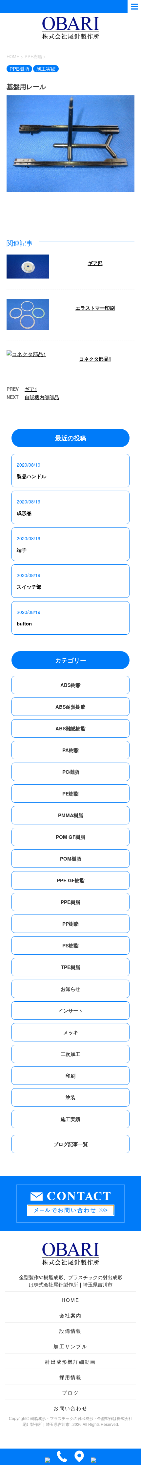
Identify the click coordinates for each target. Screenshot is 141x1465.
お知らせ (70, 988)
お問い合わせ (70, 1407)
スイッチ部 (29, 586)
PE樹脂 (70, 793)
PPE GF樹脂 (71, 880)
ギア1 (31, 388)
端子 (22, 549)
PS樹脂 (70, 945)
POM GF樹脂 (70, 837)
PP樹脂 (70, 923)
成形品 (24, 513)
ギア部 (95, 263)
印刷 (70, 1075)
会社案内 (70, 1315)
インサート (70, 1010)
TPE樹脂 (70, 967)
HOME (71, 1299)
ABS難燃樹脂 (70, 728)
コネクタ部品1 (95, 358)
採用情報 (70, 1377)
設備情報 (70, 1330)
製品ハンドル (31, 476)
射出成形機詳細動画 (70, 1361)
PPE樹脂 (70, 902)
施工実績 (70, 1119)
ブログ (70, 1392)
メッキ (70, 1032)
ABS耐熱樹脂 (70, 706)
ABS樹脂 (70, 685)
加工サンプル (70, 1346)
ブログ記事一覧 (70, 1144)
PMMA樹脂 (70, 815)
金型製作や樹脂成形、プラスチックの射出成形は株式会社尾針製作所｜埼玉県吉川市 (70, 1281)
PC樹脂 (70, 771)
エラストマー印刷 (95, 307)
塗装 (70, 1097)
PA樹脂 (70, 750)
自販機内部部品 (42, 397)
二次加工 (70, 1054)
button (24, 623)
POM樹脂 (70, 858)
